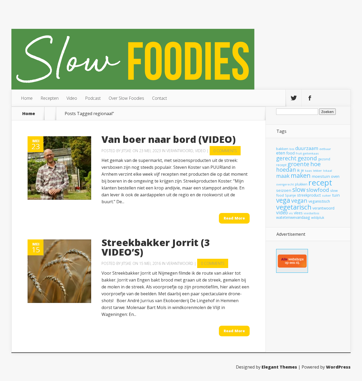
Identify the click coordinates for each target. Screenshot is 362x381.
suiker (326, 195)
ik (298, 170)
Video (72, 98)
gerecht (286, 158)
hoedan (286, 169)
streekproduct (309, 195)
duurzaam (306, 148)
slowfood (317, 189)
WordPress (338, 367)
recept (320, 182)
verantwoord (323, 208)
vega (283, 200)
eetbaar (325, 149)
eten (280, 153)
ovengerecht (285, 184)
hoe (315, 164)
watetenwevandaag (293, 217)
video (282, 212)
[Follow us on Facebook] (310, 98)
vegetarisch (293, 206)
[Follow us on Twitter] (294, 98)
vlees (298, 212)
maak (283, 175)
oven (335, 176)
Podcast (93, 98)
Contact (159, 98)
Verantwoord (179, 150)
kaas (308, 171)
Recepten (50, 98)
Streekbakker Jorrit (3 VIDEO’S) (155, 247)
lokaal (327, 171)
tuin (336, 195)
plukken (301, 184)
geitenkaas (311, 153)
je (302, 170)
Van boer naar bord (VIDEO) (168, 139)
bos (291, 149)
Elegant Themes (279, 367)
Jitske (126, 150)
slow (298, 189)
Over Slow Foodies (126, 98)
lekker (317, 171)
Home (27, 98)
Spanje (290, 195)
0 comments (225, 150)
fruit (299, 153)
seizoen (283, 190)
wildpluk (317, 217)
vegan (299, 200)
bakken (282, 148)
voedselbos (311, 213)
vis (291, 213)
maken (301, 175)
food (290, 153)
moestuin (321, 176)
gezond (307, 158)
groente (298, 164)
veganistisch (319, 201)
